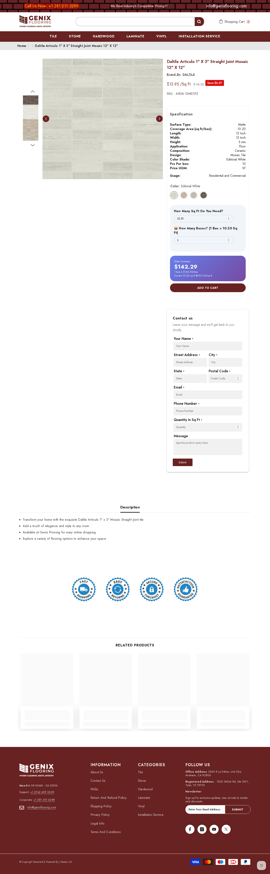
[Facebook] (189, 829)
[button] (45, 118)
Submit (182, 462)
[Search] (135, 21)
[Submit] (199, 21)
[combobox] (140, 21)
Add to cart (208, 288)
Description (130, 507)
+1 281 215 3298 (44, 800)
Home (21, 46)
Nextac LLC (66, 862)
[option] (102, 119)
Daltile (189, 74)
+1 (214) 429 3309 (42, 792)
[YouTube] (214, 829)
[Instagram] (202, 829)
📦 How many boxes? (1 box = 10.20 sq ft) (205, 230)
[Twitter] (226, 829)
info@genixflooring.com (41, 807)
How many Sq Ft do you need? (198, 211)
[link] (135, 590)
